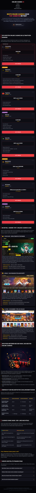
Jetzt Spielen (18, 63)
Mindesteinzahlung (17, 8)
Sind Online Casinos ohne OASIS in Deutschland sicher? (12, 468)
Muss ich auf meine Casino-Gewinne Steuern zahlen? (12, 475)
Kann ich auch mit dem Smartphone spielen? (10, 479)
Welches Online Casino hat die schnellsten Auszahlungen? (12, 471)
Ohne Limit (18, 5)
